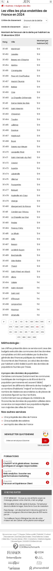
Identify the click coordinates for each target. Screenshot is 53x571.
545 (42, 321)
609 (32, 327)
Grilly (13, 239)
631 (37, 332)
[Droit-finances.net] (39, 557)
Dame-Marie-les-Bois (20, 103)
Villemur (14, 179)
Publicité (40, 534)
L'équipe (22, 534)
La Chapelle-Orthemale (21, 98)
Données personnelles (23, 536)
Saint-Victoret (17, 288)
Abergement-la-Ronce (21, 206)
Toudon (14, 119)
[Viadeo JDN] (39, 563)
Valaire (14, 282)
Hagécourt (15, 136)
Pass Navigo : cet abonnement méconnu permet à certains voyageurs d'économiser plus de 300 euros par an (25, 512)
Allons (13, 277)
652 (42, 332)
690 (29, 337)
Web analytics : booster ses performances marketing (17, 473)
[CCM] (39, 552)
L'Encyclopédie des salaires (16, 421)
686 (24, 337)
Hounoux (15, 309)
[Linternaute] (13, 558)
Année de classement (10, 27)
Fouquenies (16, 185)
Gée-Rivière (16, 261)
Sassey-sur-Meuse (19, 146)
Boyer (13, 141)
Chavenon (15, 114)
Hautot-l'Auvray (17, 81)
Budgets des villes (23, 6)
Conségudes (16, 70)
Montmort (15, 49)
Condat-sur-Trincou (19, 212)
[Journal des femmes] (13, 552)
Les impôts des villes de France (18, 424)
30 (16, 321)
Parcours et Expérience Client (17, 482)
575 (10, 327)
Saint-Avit (15, 293)
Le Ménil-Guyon (17, 250)
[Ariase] (13, 568)
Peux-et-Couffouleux (20, 76)
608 (27, 327)
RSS (25, 539)
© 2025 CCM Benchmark (32, 541)
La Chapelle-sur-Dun (20, 217)
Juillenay (14, 125)
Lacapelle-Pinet (17, 152)
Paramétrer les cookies (41, 536)
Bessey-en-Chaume (20, 60)
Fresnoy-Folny (17, 228)
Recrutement (9, 536)
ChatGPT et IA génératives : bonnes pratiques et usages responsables (20, 464)
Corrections (32, 539)
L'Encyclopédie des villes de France (20, 417)
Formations (11, 456)
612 (10, 332)
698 (34, 337)
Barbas (14, 87)
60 (21, 321)
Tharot (14, 266)
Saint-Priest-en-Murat (20, 271)
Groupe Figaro (17, 541)
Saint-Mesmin (17, 108)
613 (16, 332)
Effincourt (15, 299)
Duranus (14, 130)
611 (42, 327)
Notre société (31, 534)
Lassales (14, 54)
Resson (14, 244)
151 (27, 321)
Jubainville (15, 174)
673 (18, 337)
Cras (13, 92)
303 (31, 321)
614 (21, 332)
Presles (14, 223)
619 (32, 332)
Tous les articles (17, 539)
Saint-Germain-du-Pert (21, 157)
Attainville (15, 315)
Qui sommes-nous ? (10, 534)
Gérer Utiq (6, 539)
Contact (47, 534)
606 (16, 327)
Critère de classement (11, 20)
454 (36, 321)
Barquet (14, 190)
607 (21, 327)
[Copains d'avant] (13, 563)
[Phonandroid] (39, 568)
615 (26, 332)
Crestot (14, 163)
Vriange (14, 201)
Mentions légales (44, 539)
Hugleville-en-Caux (19, 195)
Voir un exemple (43, 445)
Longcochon (16, 304)
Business (9, 6)
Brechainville (16, 255)
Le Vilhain (15, 233)
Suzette (14, 168)
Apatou (14, 65)
